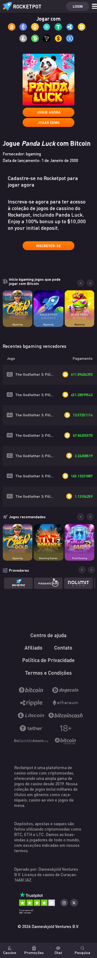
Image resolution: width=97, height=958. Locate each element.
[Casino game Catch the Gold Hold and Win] (17, 305)
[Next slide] (90, 283)
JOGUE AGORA (49, 112)
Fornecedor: (22, 153)
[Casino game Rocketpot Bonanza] (48, 305)
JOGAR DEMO (49, 122)
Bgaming (17, 324)
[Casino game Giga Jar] (79, 539)
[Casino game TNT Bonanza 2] (48, 539)
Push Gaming (79, 558)
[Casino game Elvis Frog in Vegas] (79, 305)
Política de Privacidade (48, 660)
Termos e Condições (48, 673)
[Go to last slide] (80, 283)
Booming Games (48, 558)
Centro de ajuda (48, 635)
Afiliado (33, 647)
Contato (63, 647)
